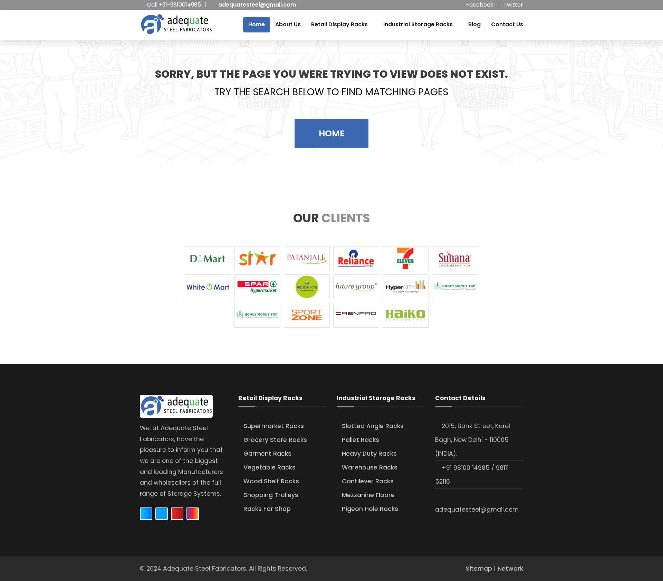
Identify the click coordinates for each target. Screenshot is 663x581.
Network (510, 568)
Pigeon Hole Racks (370, 509)
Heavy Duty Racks (369, 453)
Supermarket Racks (273, 426)
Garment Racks (267, 453)
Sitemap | (482, 568)
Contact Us (507, 24)
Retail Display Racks (339, 24)
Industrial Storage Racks (418, 24)
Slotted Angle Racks (373, 426)
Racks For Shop (267, 509)
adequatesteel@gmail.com (257, 5)
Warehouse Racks (369, 467)
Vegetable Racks (269, 467)
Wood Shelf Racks (271, 481)
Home (256, 24)
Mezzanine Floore (368, 495)
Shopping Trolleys (270, 495)
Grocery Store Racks (275, 440)
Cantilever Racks (368, 481)
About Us (288, 24)
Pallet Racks (360, 440)
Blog (474, 24)
